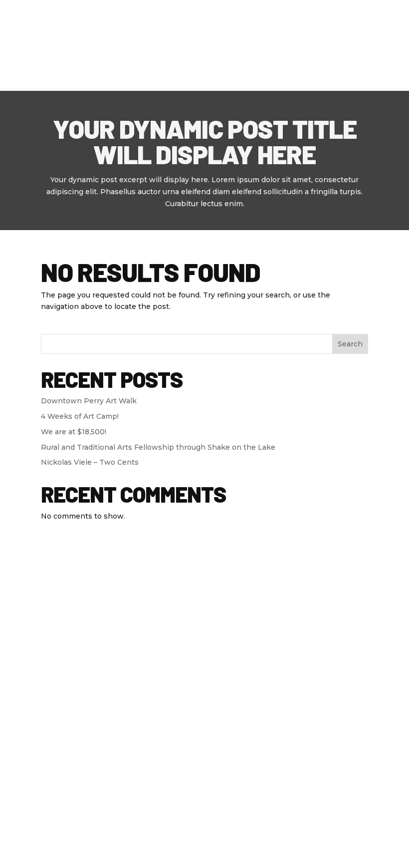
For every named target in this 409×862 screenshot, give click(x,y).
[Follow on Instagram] (81, 631)
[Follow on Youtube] (35, 631)
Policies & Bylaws (115, 851)
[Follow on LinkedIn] (58, 631)
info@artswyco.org (249, 679)
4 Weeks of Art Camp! (80, 416)
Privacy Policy (47, 851)
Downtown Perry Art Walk (89, 400)
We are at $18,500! (73, 431)
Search (350, 343)
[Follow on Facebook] (12, 631)
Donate (208, 16)
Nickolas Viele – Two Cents (90, 462)
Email (227, 738)
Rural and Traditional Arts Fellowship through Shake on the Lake (158, 447)
